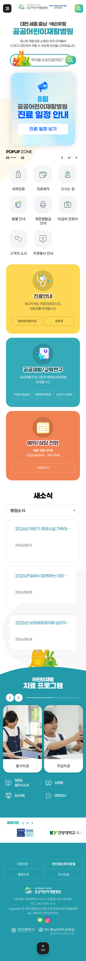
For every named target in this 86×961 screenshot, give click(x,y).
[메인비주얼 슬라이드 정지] (28, 823)
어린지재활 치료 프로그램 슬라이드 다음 (19, 698)
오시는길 (63, 874)
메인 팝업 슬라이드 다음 (76, 157)
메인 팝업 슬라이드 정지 (69, 157)
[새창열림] (25, 833)
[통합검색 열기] (79, 8)
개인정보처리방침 (63, 864)
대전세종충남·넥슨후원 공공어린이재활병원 (43, 7)
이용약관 (22, 864)
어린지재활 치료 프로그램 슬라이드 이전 (10, 698)
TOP (43, 950)
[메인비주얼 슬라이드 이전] (24, 823)
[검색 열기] (43, 60)
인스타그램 (48, 920)
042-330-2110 (46, 903)
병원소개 (23, 874)
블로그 (40, 920)
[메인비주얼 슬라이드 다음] (32, 823)
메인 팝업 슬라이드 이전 (62, 157)
